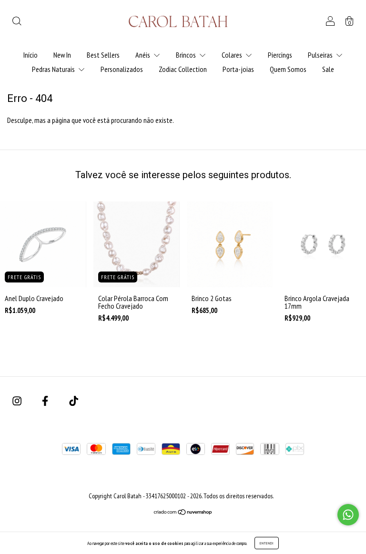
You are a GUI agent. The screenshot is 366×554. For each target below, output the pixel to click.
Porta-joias (238, 69)
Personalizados (122, 69)
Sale (328, 69)
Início (30, 55)
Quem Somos (288, 69)
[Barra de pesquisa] (16, 22)
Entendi (267, 543)
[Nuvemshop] (183, 512)
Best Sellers (103, 55)
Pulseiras (321, 55)
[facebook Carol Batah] (45, 401)
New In (62, 55)
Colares (233, 55)
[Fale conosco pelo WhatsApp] (348, 514)
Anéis (143, 55)
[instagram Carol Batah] (17, 401)
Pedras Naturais (54, 69)
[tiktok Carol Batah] (73, 401)
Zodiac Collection (183, 69)
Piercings (280, 55)
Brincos (186, 55)
